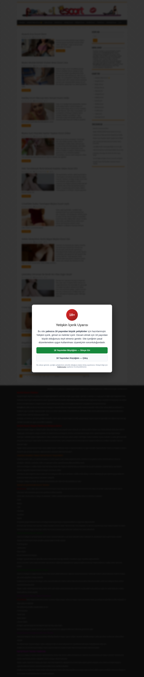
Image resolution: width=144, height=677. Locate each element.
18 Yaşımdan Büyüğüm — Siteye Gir (72, 350)
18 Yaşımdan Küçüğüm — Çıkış (72, 358)
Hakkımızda (61, 367)
